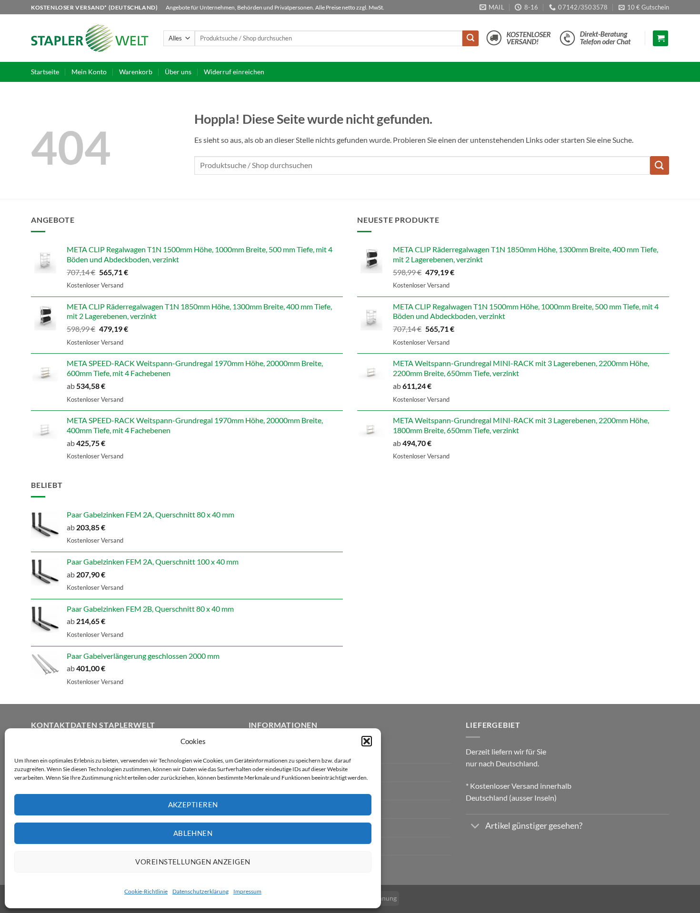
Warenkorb (135, 72)
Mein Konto (89, 72)
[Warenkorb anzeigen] (660, 38)
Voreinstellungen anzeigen (192, 861)
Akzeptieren (193, 804)
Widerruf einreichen (234, 72)
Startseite (45, 72)
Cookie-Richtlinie (146, 891)
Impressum (247, 891)
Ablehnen (193, 833)
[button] (366, 741)
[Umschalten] (475, 827)
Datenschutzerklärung (200, 891)
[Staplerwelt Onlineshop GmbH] (90, 38)
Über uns (178, 72)
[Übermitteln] (470, 38)
